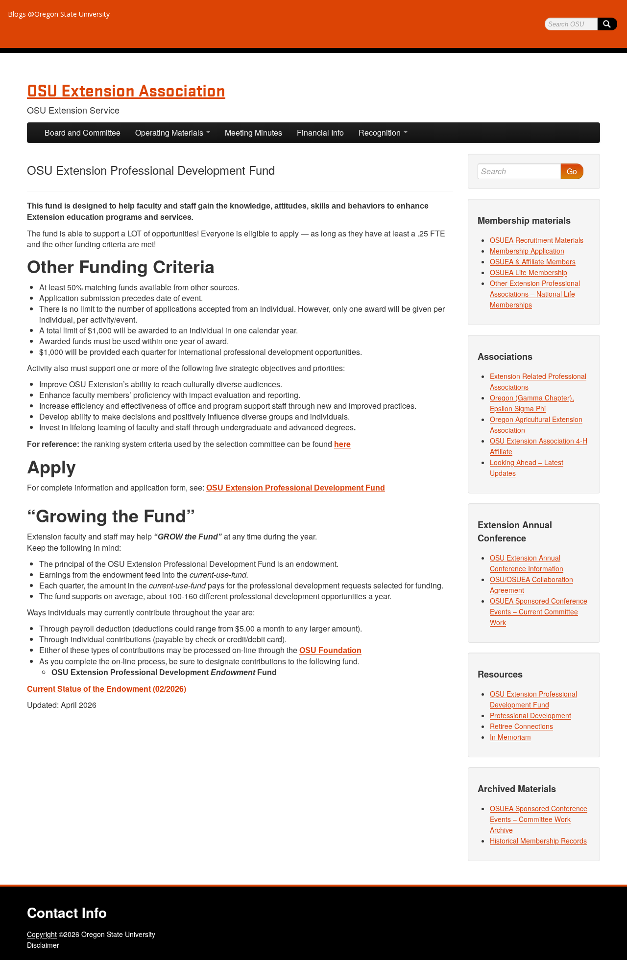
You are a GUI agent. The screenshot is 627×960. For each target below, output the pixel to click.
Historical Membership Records (538, 840)
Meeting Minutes (253, 132)
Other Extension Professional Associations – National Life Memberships (535, 293)
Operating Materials (170, 132)
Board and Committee (83, 132)
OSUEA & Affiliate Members (533, 261)
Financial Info (320, 132)
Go (572, 171)
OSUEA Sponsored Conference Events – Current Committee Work (538, 611)
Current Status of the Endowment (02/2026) (106, 688)
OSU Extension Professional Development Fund (295, 488)
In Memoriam (510, 737)
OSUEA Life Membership (528, 272)
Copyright (42, 934)
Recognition (381, 132)
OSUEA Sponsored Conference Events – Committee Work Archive (538, 819)
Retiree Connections (521, 726)
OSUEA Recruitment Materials (536, 240)
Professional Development (530, 715)
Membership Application (527, 251)
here (342, 443)
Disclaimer (43, 945)
